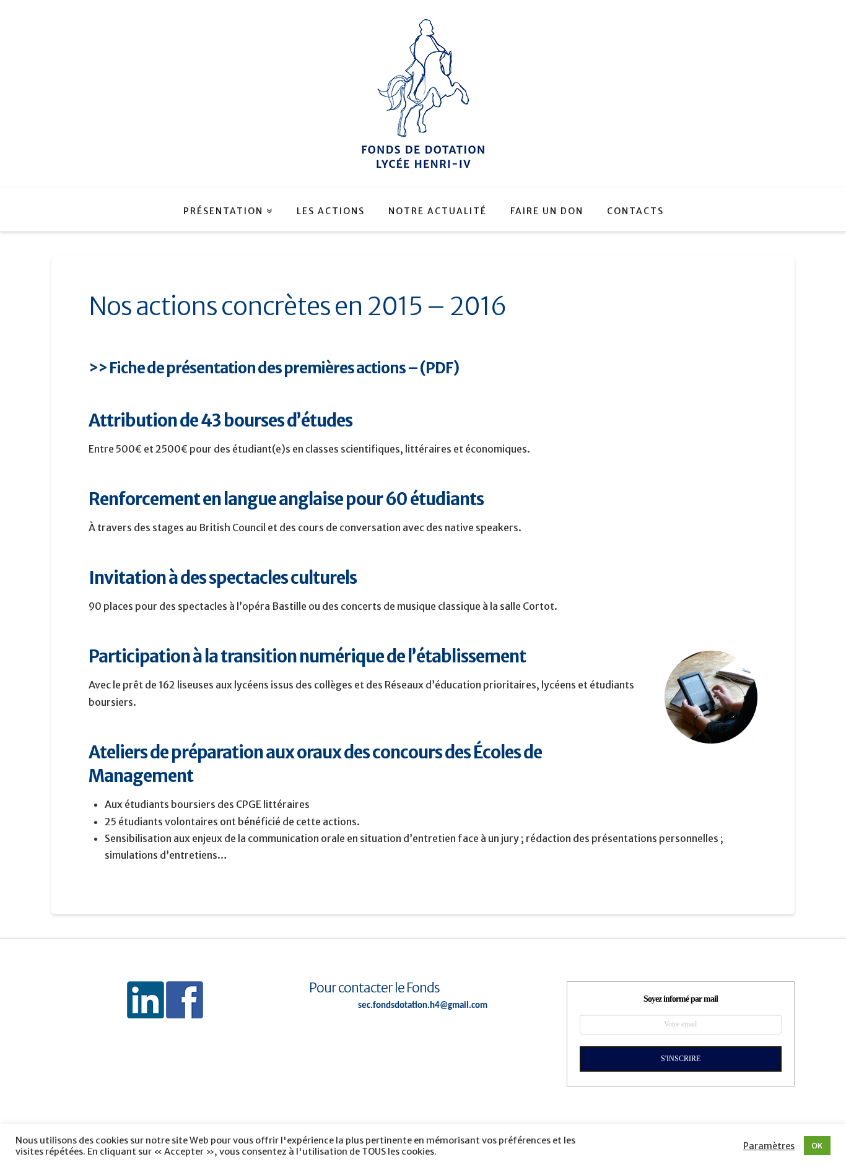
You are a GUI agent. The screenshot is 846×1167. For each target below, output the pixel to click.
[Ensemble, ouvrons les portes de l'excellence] (423, 94)
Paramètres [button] (769, 1146)
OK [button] (817, 1145)
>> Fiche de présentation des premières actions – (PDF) (274, 368)
